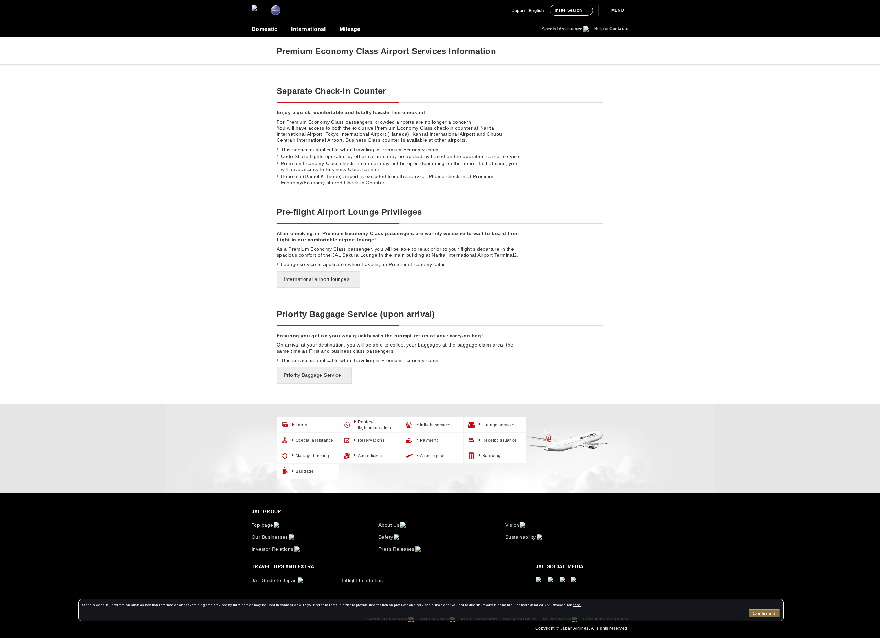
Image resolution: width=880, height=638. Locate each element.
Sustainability (520, 537)
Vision (512, 525)
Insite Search (568, 10)
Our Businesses (270, 537)
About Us (388, 525)
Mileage (350, 29)
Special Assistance (562, 28)
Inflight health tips (362, 580)
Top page (262, 525)
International (308, 29)
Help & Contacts (611, 28)
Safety (385, 537)
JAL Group (266, 511)
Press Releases (396, 549)
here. (577, 605)
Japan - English (528, 10)
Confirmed (764, 613)
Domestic (264, 29)
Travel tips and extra (283, 566)
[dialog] (431, 610)
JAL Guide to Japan (274, 580)
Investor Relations (273, 549)
